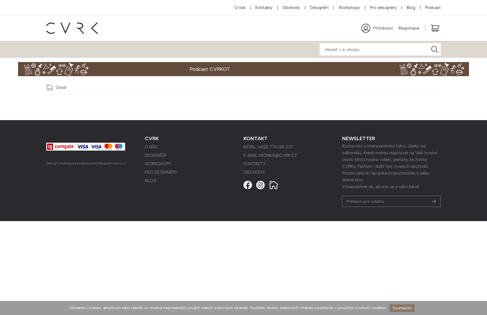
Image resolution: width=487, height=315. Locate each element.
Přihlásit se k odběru (365, 201)
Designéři (319, 7)
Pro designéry (383, 7)
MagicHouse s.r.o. (113, 163)
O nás (239, 7)
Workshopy (349, 7)
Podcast (433, 7)
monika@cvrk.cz (278, 155)
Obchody (291, 7)
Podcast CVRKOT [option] (210, 69)
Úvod (61, 87)
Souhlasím (402, 308)
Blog (411, 7)
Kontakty (264, 7)
